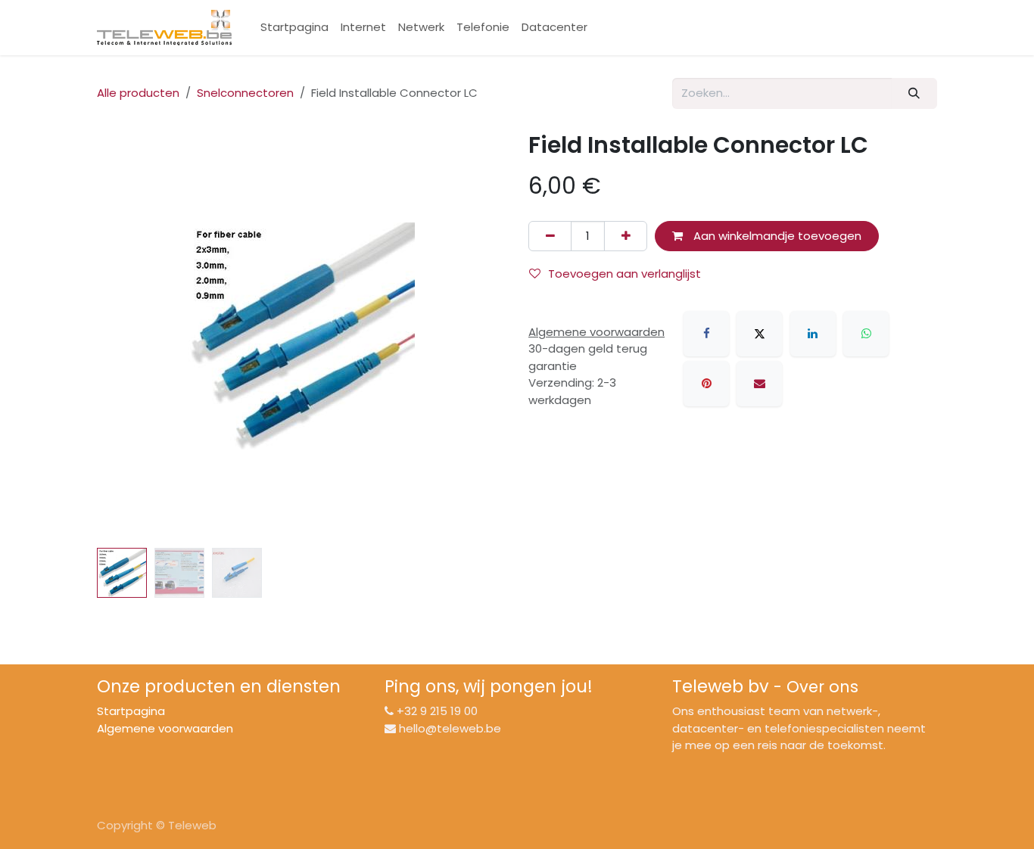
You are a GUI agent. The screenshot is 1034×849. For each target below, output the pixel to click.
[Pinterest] (706, 383)
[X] (759, 333)
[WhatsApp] (866, 333)
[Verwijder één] (550, 236)
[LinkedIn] (813, 333)
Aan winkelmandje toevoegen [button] (775, 236)
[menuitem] (294, 27)
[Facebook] (706, 333)
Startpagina (131, 711)
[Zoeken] (914, 93)
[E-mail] (759, 383)
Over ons (822, 687)
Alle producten (138, 93)
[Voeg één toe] (625, 236)
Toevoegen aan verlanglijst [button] (624, 273)
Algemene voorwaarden (165, 728)
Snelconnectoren (245, 93)
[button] (117, 336)
